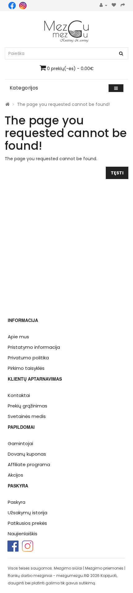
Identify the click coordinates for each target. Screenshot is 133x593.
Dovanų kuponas (27, 454)
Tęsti (117, 173)
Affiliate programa (29, 464)
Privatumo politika (28, 357)
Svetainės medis (27, 416)
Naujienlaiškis (22, 533)
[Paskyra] (103, 5)
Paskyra (16, 502)
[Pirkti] (123, 5)
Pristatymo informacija (34, 347)
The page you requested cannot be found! (63, 104)
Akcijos (15, 475)
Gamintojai (20, 443)
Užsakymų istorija (27, 512)
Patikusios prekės (27, 523)
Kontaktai (19, 395)
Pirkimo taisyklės (26, 368)
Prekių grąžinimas (27, 406)
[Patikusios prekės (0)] (114, 5)
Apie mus (18, 336)
